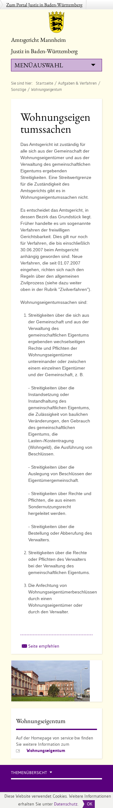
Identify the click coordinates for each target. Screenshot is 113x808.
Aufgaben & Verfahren (77, 83)
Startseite (44, 83)
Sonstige (18, 89)
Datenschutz (66, 804)
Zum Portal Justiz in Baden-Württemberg (44, 5)
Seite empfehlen (43, 646)
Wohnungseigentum (46, 750)
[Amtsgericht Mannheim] (56, 22)
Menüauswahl (38, 65)
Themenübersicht (29, 772)
